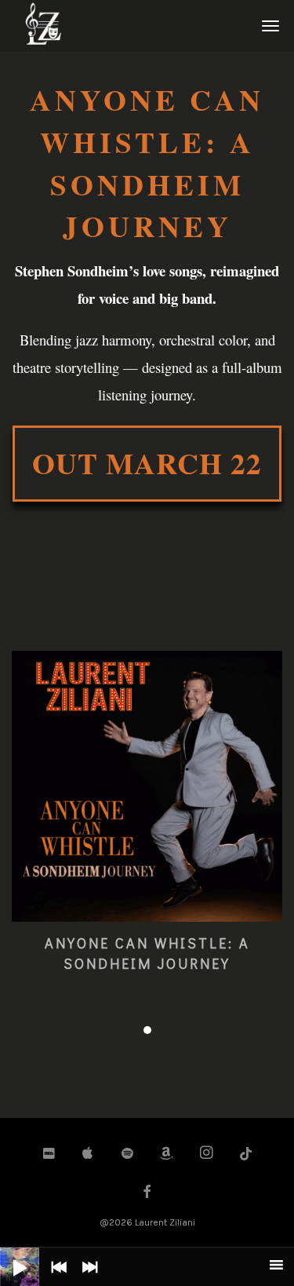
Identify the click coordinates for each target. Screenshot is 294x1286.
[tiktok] (246, 1154)
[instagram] (206, 1154)
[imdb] (48, 1154)
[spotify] (127, 1154)
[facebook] (147, 1193)
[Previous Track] (55, 1278)
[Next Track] (86, 1278)
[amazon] (167, 1154)
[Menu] (268, 25)
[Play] (8, 1255)
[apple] (87, 1154)
